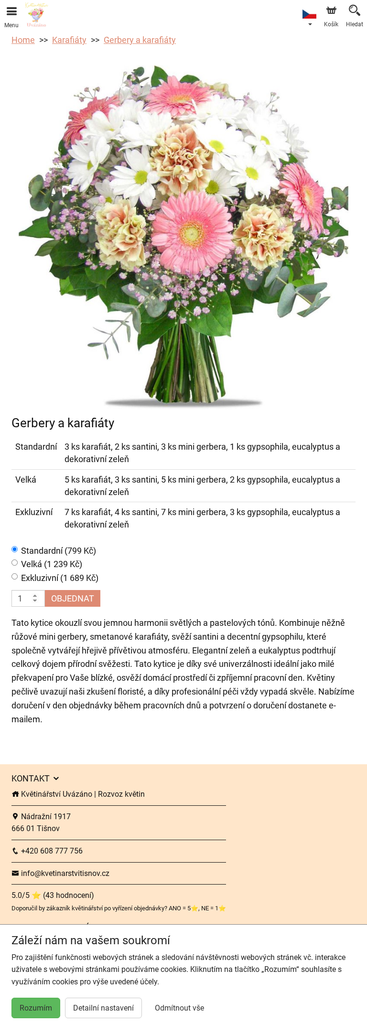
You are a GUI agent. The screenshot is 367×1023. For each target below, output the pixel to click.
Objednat (72, 598)
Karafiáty (69, 40)
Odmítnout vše (179, 1007)
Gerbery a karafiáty (140, 40)
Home (23, 40)
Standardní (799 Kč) (58, 551)
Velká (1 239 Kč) (51, 564)
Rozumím (36, 1007)
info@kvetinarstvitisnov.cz (64, 873)
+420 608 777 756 (51, 850)
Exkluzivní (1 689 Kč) (59, 578)
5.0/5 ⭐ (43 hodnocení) (52, 895)
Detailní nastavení (103, 1007)
